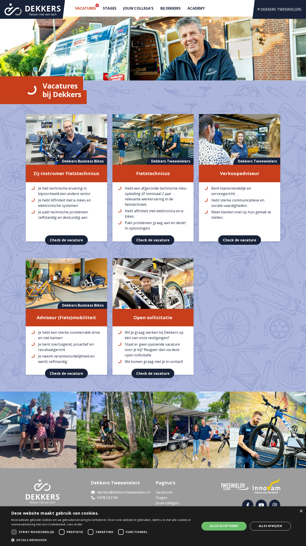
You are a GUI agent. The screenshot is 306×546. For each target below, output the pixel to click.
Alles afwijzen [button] (270, 526)
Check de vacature (66, 240)
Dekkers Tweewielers (281, 9)
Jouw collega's (138, 8)
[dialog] (153, 526)
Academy (196, 8)
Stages (109, 8)
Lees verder (74, 524)
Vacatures (86, 7)
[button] (102, 540)
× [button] (301, 511)
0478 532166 (107, 497)
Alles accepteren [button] (224, 526)
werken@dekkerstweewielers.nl (123, 492)
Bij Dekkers (170, 8)
